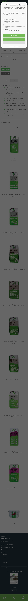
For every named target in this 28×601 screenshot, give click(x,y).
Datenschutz (7, 12)
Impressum (16, 46)
